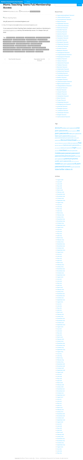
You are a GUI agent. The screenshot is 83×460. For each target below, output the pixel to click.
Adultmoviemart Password (63, 116)
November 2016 (61, 415)
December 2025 (61, 194)
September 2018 (61, 370)
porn (73, 156)
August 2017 (60, 397)
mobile (58, 153)
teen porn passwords (30, 51)
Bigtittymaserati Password (63, 83)
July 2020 (59, 328)
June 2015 (59, 451)
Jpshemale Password (62, 106)
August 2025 (60, 202)
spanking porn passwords (20, 51)
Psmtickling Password (62, 73)
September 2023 (61, 250)
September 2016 (61, 420)
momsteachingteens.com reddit (28, 49)
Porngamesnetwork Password (64, 54)
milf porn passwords (7, 41)
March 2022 (60, 287)
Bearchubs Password (62, 67)
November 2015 (61, 440)
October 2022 (60, 273)
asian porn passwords (72, 130)
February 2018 (60, 384)
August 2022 (60, 277)
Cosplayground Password (63, 52)
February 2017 (60, 409)
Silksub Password (61, 98)
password (75, 153)
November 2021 (61, 295)
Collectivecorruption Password (64, 81)
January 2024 (60, 241)
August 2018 (60, 372)
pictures (67, 156)
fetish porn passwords (73, 143)
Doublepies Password (62, 79)
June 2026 (59, 184)
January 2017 (60, 411)
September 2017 (61, 395)
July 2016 (59, 424)
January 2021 (60, 316)
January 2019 (60, 362)
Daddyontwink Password (63, 71)
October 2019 (60, 347)
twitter (62, 169)
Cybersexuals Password (62, 112)
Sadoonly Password (62, 34)
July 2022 (59, 279)
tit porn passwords (39, 51)
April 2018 (59, 380)
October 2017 (60, 393)
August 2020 (60, 326)
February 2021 (60, 314)
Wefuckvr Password (62, 94)
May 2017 (59, 403)
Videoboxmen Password (63, 63)
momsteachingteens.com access (34, 45)
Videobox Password (62, 60)
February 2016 (60, 434)
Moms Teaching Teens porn (32, 41)
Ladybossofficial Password (63, 17)
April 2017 (59, 405)
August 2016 (60, 422)
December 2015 (61, 438)
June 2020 (59, 331)
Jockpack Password (62, 92)
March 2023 (60, 262)
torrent (67, 166)
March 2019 (60, 357)
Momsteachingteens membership (22, 43)
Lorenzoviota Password (62, 25)
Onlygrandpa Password (62, 102)
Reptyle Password (61, 21)
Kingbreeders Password (62, 23)
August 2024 (60, 227)
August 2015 (60, 447)
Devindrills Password (62, 29)
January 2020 (60, 341)
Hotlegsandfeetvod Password (64, 85)
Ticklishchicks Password (63, 75)
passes (68, 153)
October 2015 (60, 442)
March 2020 (60, 337)
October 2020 (60, 322)
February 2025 (60, 215)
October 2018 (60, 368)
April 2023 (59, 260)
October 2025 (60, 198)
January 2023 (60, 266)
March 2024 (60, 237)
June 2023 (59, 256)
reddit (57, 164)
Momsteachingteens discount (9, 43)
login (74, 148)
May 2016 (59, 428)
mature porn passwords (42, 39)
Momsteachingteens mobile (36, 43)
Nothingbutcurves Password (64, 104)
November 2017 (61, 391)
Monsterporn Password (62, 42)
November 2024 (61, 221)
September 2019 (61, 349)
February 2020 (60, 339)
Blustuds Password (61, 89)
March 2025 (60, 212)
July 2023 (59, 254)
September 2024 (61, 225)
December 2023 (61, 244)
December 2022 (61, 268)
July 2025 (59, 204)
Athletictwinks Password (63, 69)
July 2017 (59, 399)
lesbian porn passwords (66, 148)
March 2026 (60, 190)
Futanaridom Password (62, 38)
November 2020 (61, 320)
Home (28, 1)
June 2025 (59, 206)
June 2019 (59, 355)
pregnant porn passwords (8, 51)
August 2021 (60, 302)
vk (72, 169)
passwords (59, 156)
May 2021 (59, 308)
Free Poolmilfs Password (14, 59)
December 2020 (61, 318)
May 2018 (59, 378)
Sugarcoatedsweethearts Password (65, 15)
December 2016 (61, 413)
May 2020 (59, 333)
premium (68, 159)
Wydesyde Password (62, 87)
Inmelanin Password (62, 48)
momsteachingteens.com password (24, 47)
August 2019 (60, 351)
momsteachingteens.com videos (42, 49)
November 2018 (61, 366)
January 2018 (60, 386)
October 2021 (60, 297)
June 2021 (59, 306)
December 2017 (61, 389)
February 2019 (60, 360)
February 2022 (60, 289)
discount (64, 140)
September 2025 (61, 200)
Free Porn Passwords (35, 11)
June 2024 (59, 231)
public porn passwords (63, 161)
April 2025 (59, 210)
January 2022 (60, 291)
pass (63, 153)
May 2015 (59, 453)
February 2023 (60, 264)
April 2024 (59, 235)
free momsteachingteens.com (19, 39)
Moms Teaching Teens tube (44, 41)
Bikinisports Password (62, 50)
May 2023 (59, 258)
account (58, 128)
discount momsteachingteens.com (43, 37)
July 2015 (59, 449)
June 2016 (59, 426)
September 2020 (61, 324)
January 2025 (60, 217)
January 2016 (60, 436)
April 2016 (59, 430)
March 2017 (60, 407)
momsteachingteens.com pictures (38, 47)
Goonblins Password (62, 40)
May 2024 (59, 233)
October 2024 (60, 223)
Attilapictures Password (62, 44)
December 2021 (61, 293)
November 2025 (61, 196)
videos (67, 169)
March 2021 (60, 312)
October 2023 (60, 248)
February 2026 (60, 192)
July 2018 (59, 374)
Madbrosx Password (62, 58)
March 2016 (60, 432)
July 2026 (59, 181)
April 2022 (59, 285)
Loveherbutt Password (62, 110)
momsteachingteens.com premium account (11, 49)
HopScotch (17, 458)
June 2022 (59, 281)
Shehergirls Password (62, 108)
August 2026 (60, 179)
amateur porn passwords (69, 128)
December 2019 (61, 343)
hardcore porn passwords (31, 39)
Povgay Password (61, 100)
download (72, 140)
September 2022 (61, 275)
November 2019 (61, 345)
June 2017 (59, 401)
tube (57, 169)
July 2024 (59, 229)
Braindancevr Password (62, 36)
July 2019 (59, 353)
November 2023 (61, 246)
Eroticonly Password (62, 31)
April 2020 (59, 335)
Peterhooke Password (62, 27)
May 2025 (59, 208)
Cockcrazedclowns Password (64, 19)
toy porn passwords (75, 166)
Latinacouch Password (62, 46)
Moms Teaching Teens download (19, 41)
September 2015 (61, 444)
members (63, 150)
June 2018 (59, 376)
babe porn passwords (75, 133)
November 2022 (61, 270)
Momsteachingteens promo (8, 45)
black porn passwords (62, 136)
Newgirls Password (61, 114)
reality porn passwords (75, 161)
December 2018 (61, 364)
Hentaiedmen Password (63, 96)
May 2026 (59, 186)
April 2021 (59, 310)
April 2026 (59, 188)
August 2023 (60, 252)
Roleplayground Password (63, 56)
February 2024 (60, 239)
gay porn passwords (59, 145)
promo (75, 159)
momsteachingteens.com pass (9, 47)
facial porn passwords (7, 39)
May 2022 (59, 283)
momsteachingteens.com (10, 30)
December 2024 (61, 219)
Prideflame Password (62, 65)
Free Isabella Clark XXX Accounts (39, 60)
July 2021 (59, 304)
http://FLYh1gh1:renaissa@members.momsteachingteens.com (20, 25)
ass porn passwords (20, 37)
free (79, 143)
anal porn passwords (11, 37)
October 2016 (60, 418)
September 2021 (61, 299)
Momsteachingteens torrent (21, 45)
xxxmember (25, 11)
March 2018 (60, 382)
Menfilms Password (61, 77)
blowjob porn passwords (30, 37)
